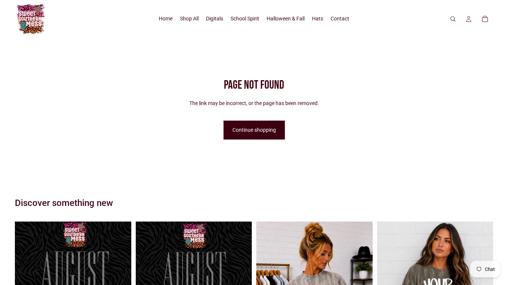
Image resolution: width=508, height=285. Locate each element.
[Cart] (485, 19)
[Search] (453, 19)
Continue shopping (254, 130)
